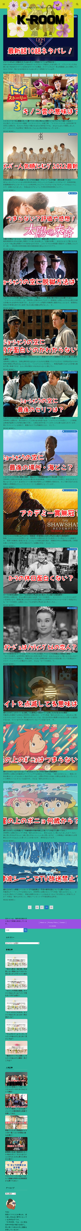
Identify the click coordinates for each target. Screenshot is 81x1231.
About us (43, 922)
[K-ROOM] (40, 19)
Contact (62, 922)
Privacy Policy (53, 922)
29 (51, 907)
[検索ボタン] (77, 4)
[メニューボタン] (4, 4)
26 (37, 907)
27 (42, 907)
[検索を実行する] (25, 930)
